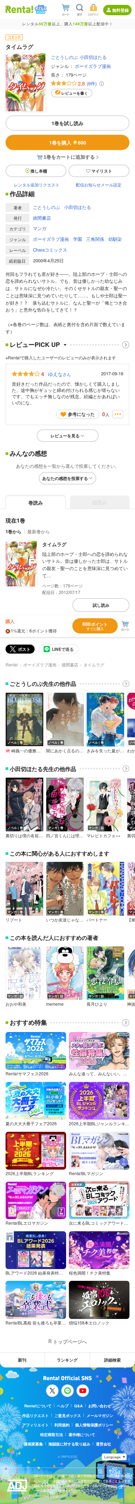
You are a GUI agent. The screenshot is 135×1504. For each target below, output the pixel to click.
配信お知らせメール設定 (99, 184)
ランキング (67, 1360)
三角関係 (95, 239)
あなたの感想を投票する (65, 478)
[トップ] (19, 9)
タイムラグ (54, 544)
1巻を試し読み (67, 123)
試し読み (101, 605)
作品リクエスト (35, 1415)
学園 (77, 239)
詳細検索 (112, 1360)
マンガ (39, 228)
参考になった (81, 414)
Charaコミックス (50, 249)
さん (59, 373)
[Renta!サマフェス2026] (40, 9)
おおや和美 (16, 1004)
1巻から (13, 531)
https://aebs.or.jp (46, 1496)
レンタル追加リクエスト (37, 184)
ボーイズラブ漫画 (93, 66)
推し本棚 (38, 171)
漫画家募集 (33, 1443)
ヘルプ (63, 1405)
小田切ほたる (93, 57)
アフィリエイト (35, 1424)
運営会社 (103, 1443)
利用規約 (62, 1424)
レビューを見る (65, 435)
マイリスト (101, 171)
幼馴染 (115, 239)
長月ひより (97, 1004)
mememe (55, 1004)
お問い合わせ (99, 1405)
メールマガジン (100, 1415)
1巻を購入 (67, 142)
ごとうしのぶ (64, 57)
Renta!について (38, 1405)
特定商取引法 (51, 1434)
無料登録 (120, 10)
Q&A (78, 1405)
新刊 (22, 1360)
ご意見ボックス (67, 1415)
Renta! (12, 664)
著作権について (82, 1434)
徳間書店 (42, 218)
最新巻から (38, 531)
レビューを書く (74, 93)
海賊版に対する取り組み (69, 1443)
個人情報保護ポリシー (94, 1424)
